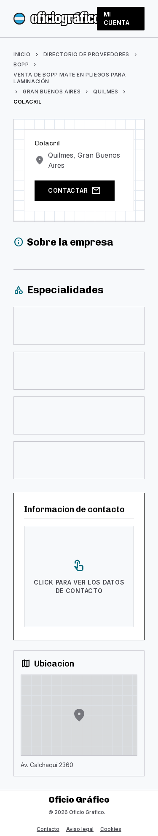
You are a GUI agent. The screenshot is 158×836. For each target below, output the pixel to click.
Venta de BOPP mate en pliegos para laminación (69, 78)
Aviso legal (80, 829)
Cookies (110, 829)
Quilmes (105, 91)
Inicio (22, 54)
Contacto (48, 829)
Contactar (74, 191)
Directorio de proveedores (86, 54)
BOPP (21, 64)
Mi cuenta (117, 18)
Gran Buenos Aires (51, 91)
